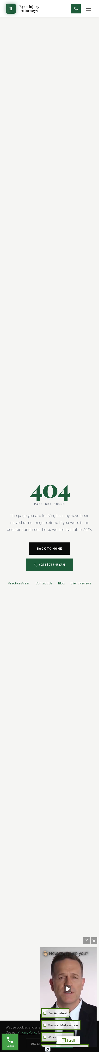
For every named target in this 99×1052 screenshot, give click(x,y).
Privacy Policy (27, 1032)
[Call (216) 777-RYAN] (76, 8)
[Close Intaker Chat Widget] (94, 940)
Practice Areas (19, 583)
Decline (37, 1043)
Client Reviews (80, 583)
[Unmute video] (68, 989)
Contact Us (44, 583)
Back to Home (49, 548)
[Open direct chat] (86, 940)
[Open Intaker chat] (47, 1049)
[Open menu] (88, 8)
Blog (61, 583)
